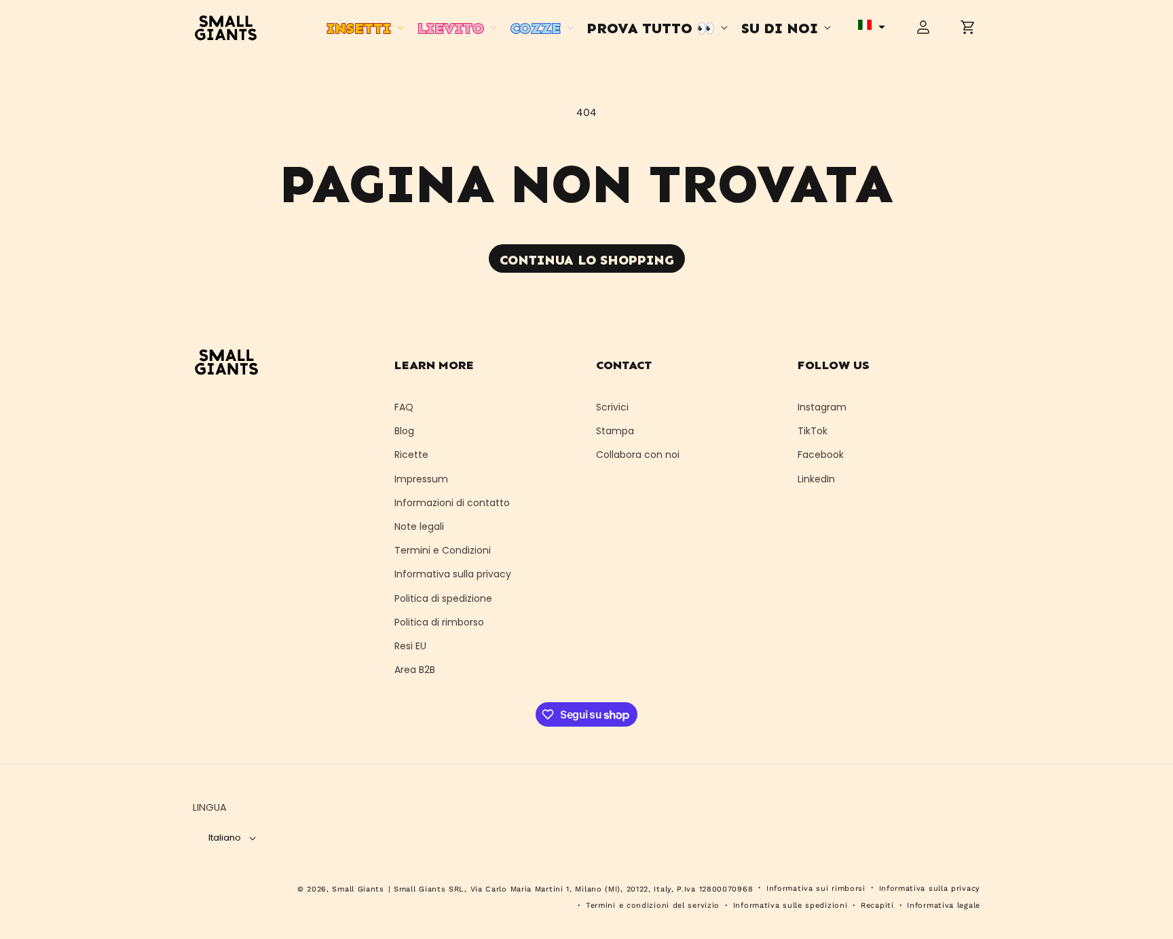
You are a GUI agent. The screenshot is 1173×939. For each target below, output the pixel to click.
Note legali (419, 526)
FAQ (403, 407)
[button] (363, 26)
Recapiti (877, 905)
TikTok (812, 431)
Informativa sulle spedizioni (790, 905)
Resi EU (410, 646)
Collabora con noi (637, 454)
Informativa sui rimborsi (815, 888)
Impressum (421, 479)
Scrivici (612, 407)
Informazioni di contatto (452, 503)
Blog (404, 431)
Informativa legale (943, 905)
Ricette (411, 454)
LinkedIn (816, 479)
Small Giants (358, 889)
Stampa (615, 431)
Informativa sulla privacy (452, 574)
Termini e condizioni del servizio (653, 905)
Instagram (822, 407)
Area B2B (414, 669)
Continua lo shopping (587, 260)
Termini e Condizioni (442, 550)
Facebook (821, 454)
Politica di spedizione (443, 598)
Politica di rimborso (439, 622)
